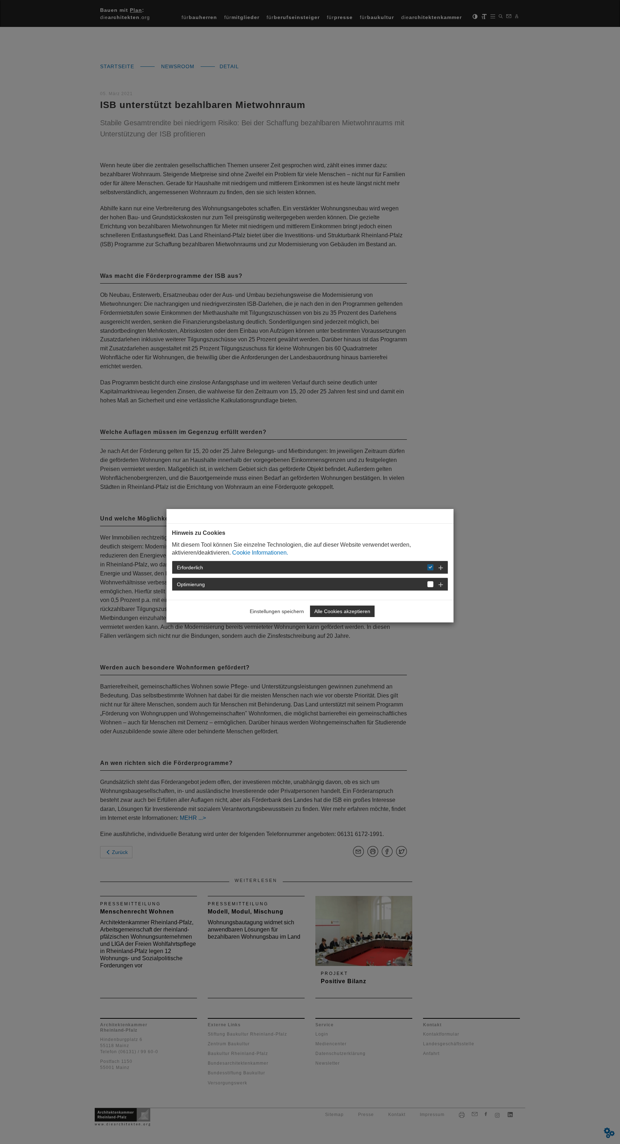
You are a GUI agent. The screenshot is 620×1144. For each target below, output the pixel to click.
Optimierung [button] (191, 584)
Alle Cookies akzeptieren (342, 611)
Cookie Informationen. (260, 553)
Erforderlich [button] (190, 567)
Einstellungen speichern (277, 611)
